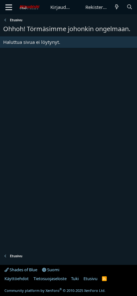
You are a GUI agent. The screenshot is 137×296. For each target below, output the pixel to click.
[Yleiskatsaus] (117, 7)
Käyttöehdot (16, 278)
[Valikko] (8, 7)
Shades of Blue (23, 269)
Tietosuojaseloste (50, 278)
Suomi (52, 269)
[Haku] (129, 7)
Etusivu (90, 278)
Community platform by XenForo (54, 290)
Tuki (75, 278)
